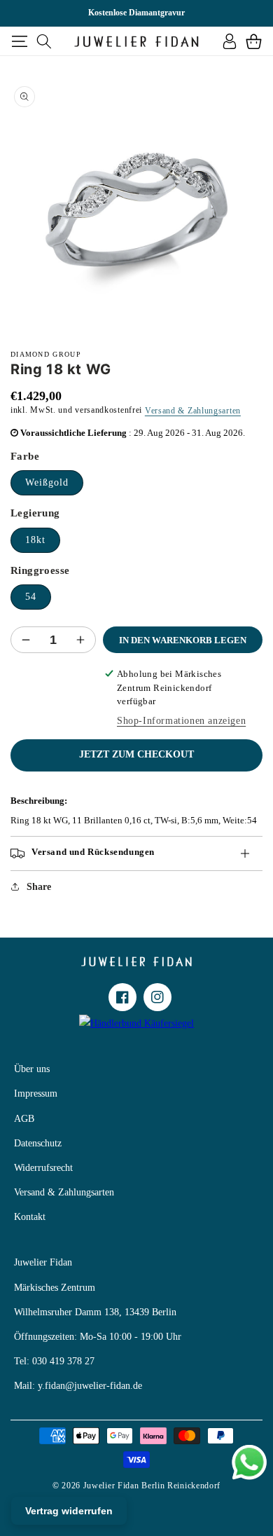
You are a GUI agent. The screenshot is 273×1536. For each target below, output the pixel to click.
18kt (35, 540)
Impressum (35, 1093)
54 (30, 596)
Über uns (32, 1069)
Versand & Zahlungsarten (193, 411)
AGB (24, 1118)
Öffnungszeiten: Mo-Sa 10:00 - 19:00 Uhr (97, 1336)
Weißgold (47, 482)
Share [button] (39, 887)
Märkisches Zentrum (54, 1287)
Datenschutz (38, 1143)
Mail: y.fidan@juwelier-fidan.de (78, 1385)
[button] (19, 41)
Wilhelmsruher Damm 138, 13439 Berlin (95, 1312)
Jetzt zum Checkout (136, 754)
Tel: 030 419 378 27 (54, 1361)
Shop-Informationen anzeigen (181, 720)
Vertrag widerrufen (69, 1510)
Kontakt (30, 1217)
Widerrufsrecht (43, 1168)
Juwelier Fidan (43, 1262)
